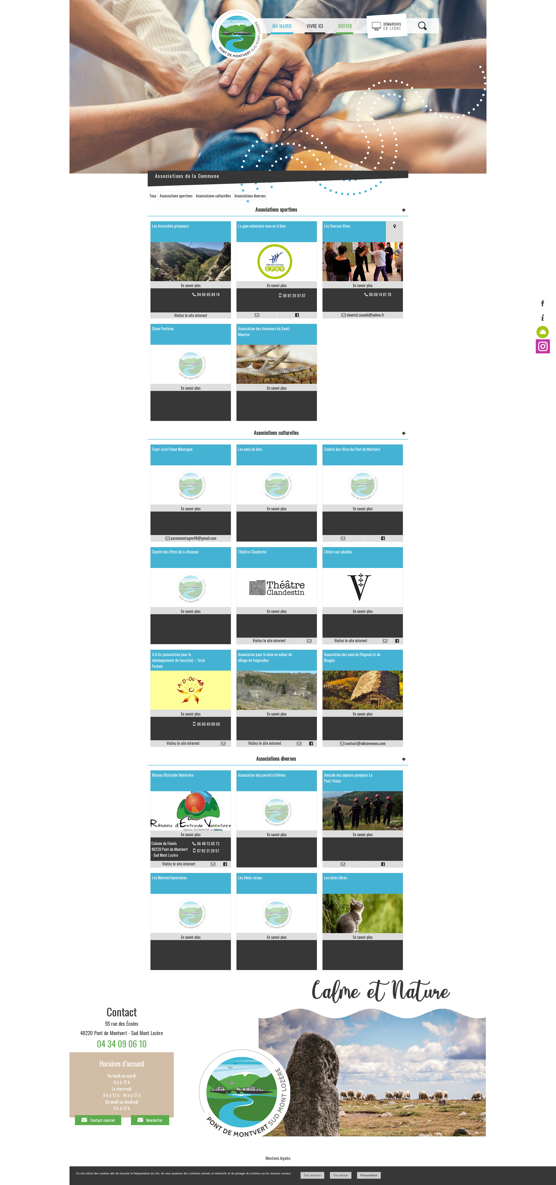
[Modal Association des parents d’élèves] (277, 828)
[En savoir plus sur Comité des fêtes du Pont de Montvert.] (363, 509)
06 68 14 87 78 (380, 294)
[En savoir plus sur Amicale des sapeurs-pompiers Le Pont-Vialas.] (363, 834)
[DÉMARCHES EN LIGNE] (387, 26)
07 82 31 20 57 (208, 850)
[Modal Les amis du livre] (277, 503)
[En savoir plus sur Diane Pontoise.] (191, 388)
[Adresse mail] (257, 315)
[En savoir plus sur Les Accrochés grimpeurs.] (191, 285)
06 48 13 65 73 (208, 843)
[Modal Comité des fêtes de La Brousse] (191, 605)
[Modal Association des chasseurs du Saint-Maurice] (277, 382)
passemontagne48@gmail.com (193, 538)
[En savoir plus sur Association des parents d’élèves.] (277, 834)
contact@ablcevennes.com (365, 743)
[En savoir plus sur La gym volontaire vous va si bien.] (277, 285)
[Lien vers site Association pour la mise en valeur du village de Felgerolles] (277, 708)
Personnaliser (368, 1175)
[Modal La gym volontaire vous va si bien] (277, 279)
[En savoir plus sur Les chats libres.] (363, 937)
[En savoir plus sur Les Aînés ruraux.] (277, 937)
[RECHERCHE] (422, 25)
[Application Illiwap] (543, 337)
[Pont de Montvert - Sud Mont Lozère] (543, 352)
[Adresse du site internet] (191, 315)
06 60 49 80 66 (208, 724)
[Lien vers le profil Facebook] (297, 315)
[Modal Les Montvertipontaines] (191, 931)
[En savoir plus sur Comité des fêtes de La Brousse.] (191, 611)
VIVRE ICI (315, 25)
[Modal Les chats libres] (363, 931)
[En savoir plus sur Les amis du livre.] (277, 509)
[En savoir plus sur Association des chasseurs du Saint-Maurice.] (277, 388)
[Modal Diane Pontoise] (191, 382)
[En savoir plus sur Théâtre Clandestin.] (277, 611)
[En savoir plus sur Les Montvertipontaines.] (191, 937)
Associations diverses (250, 196)
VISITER (345, 25)
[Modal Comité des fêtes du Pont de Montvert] (363, 503)
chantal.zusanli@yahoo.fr (365, 315)
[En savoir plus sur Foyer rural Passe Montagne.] (191, 509)
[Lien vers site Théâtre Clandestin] (277, 605)
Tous (152, 196)
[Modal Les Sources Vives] (363, 279)
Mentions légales (278, 1158)
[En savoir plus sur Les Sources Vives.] (363, 285)
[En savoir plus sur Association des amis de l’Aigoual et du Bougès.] (363, 714)
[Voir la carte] (394, 231)
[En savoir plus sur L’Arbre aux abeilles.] (363, 611)
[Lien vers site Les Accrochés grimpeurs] (191, 279)
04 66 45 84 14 (208, 294)
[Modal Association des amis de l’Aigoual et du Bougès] (363, 708)
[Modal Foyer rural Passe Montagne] (191, 503)
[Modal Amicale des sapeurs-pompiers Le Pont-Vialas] (363, 828)
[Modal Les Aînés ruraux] (277, 931)
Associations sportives (176, 196)
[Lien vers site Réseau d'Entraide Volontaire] (191, 829)
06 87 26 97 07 (294, 295)
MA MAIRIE (282, 25)
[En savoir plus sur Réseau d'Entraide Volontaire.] (191, 834)
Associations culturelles (213, 196)
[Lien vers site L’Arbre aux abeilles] (363, 605)
